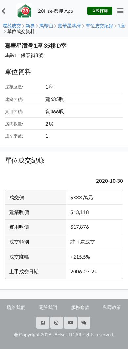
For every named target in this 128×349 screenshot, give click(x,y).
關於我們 (48, 307)
